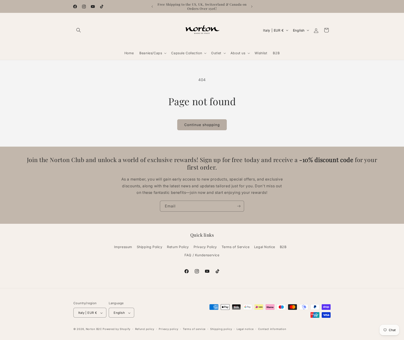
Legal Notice (264, 247)
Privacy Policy (205, 247)
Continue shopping (202, 125)
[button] (78, 30)
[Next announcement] (252, 6)
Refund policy (144, 329)
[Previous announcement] (152, 6)
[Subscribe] (239, 206)
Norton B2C (94, 329)
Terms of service (194, 329)
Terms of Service (236, 247)
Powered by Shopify (116, 329)
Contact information (272, 329)
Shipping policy (221, 329)
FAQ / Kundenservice (201, 255)
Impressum (123, 247)
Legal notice (245, 329)
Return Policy (178, 247)
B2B (283, 247)
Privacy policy (168, 329)
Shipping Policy (149, 247)
